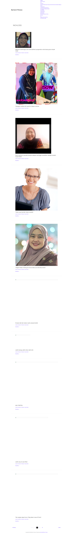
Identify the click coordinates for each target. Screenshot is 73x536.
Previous (14, 527)
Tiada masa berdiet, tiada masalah (24, 212)
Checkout (41, 3)
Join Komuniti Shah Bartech (44, 7)
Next (60, 527)
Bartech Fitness (16, 10)
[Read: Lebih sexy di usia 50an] (31, 438)
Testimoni (22, 52)
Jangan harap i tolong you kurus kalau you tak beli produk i (30, 267)
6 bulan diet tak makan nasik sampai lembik (26, 323)
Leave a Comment (18, 52)
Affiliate (41, 0)
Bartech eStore (42, 1)
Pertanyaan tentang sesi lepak (44, 8)
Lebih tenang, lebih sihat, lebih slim (24, 350)
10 (42, 527)
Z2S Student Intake (43, 18)
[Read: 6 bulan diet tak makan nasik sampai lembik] (36, 300)
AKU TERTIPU (19, 405)
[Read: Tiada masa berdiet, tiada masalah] (36, 189)
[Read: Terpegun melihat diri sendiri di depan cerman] (36, 83)
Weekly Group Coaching (44, 17)
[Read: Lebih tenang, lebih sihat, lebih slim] (22, 341)
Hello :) (41, 5)
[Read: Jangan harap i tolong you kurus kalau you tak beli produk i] (36, 244)
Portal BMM (42, 9)
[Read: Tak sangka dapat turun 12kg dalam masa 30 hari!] (36, 494)
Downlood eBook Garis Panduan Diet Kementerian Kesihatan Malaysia (50, 4)
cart (41, 2)
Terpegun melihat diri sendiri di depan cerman (27, 106)
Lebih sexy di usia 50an (21, 461)
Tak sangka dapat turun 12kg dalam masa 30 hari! (28, 517)
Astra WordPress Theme (43, 532)
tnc (40, 16)
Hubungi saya (42, 6)
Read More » (17, 54)
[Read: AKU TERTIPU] (36, 382)
